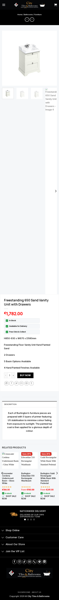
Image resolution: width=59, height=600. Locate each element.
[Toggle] (2, 531)
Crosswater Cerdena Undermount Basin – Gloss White (8, 478)
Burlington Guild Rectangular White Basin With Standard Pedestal (48, 478)
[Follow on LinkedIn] (44, 561)
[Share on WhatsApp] (6, 383)
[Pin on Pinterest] (26, 383)
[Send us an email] (29, 561)
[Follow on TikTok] (24, 561)
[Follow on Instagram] (19, 561)
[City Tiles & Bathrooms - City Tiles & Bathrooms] (29, 5)
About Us (36, 592)
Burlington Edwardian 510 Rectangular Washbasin (27, 477)
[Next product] (27, 19)
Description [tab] (10, 404)
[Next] (52, 58)
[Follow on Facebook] (14, 561)
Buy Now (25, 375)
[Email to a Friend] (21, 383)
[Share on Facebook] (11, 383)
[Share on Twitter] (16, 383)
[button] (3, 4)
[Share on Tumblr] (31, 383)
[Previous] (6, 58)
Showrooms (24, 592)
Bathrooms (28, 14)
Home (19, 14)
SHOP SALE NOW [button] (9, 497)
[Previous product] (32, 19)
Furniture (38, 14)
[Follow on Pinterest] (39, 561)
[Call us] (34, 561)
